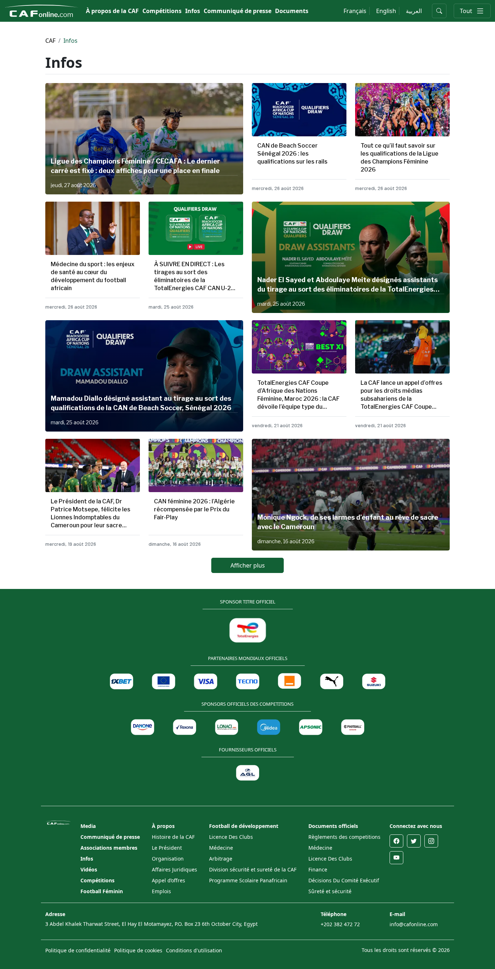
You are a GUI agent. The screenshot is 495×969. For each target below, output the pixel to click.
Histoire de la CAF (173, 836)
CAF (50, 41)
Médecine (221, 847)
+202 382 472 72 (340, 924)
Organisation (168, 858)
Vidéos (88, 869)
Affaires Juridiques (174, 869)
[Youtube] (396, 857)
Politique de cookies (138, 950)
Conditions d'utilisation (194, 950)
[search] (439, 11)
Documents (291, 11)
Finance (317, 869)
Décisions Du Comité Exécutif (343, 880)
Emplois (161, 891)
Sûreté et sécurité (330, 891)
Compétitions (162, 11)
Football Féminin (101, 891)
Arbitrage (220, 858)
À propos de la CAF (112, 11)
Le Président (167, 847)
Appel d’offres (168, 880)
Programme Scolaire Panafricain (248, 880)
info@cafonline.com (414, 924)
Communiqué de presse (237, 11)
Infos (192, 11)
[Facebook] (396, 841)
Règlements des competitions (344, 836)
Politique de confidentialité (78, 950)
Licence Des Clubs (231, 836)
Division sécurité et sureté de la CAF (252, 869)
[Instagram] (431, 841)
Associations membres (108, 847)
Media (88, 825)
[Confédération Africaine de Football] (41, 10)
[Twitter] (414, 841)
